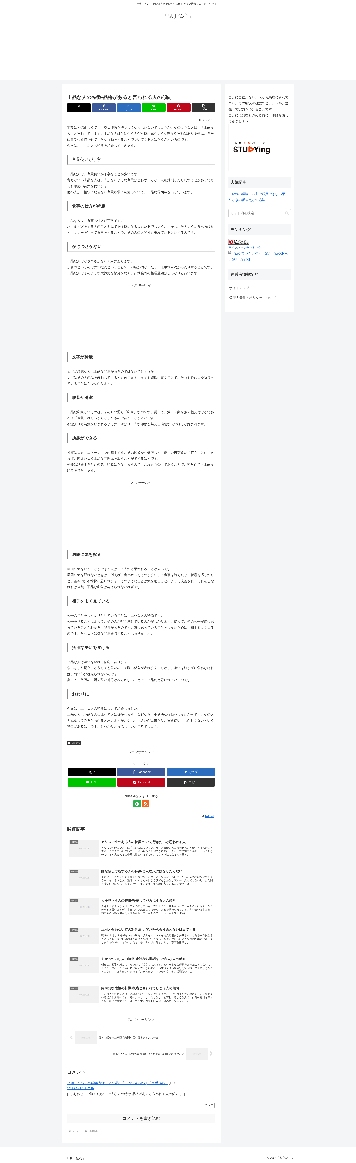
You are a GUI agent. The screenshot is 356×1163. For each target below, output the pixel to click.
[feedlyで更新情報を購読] (137, 803)
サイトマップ (239, 288)
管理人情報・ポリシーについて (252, 298)
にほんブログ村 (240, 260)
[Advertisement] (178, 54)
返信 (210, 1105)
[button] (203, 107)
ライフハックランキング (244, 247)
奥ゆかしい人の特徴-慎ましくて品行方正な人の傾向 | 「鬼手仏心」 (117, 1083)
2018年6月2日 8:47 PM (80, 1088)
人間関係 (75, 743)
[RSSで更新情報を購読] (145, 803)
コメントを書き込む (141, 1118)
